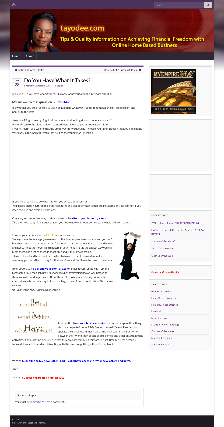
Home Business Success (164, 304)
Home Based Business (163, 297)
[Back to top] (216, 419)
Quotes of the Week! (163, 241)
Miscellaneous (159, 317)
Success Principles (54, 85)
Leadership (39, 85)
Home (16, 55)
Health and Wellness (162, 291)
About (30, 55)
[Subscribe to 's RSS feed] (14, 3)
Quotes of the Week (162, 255)
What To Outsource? (163, 248)
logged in (35, 401)
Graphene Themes (36, 422)
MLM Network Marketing (165, 324)
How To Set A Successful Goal (120, 69)
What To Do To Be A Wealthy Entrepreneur (175, 222)
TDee (29, 85)
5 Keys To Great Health (31, 69)
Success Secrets (160, 344)
